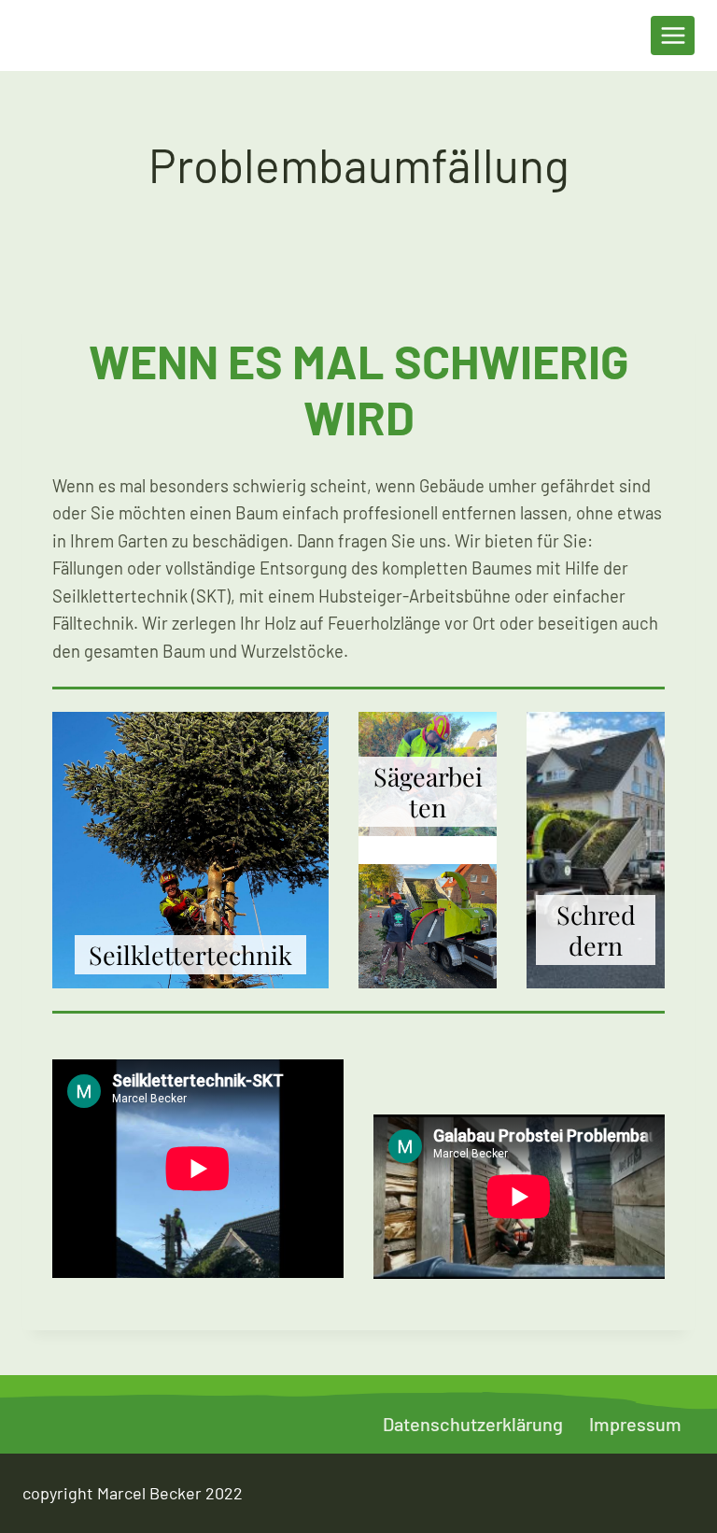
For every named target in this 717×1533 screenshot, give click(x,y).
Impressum (635, 1423)
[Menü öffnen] (673, 35)
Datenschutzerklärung (473, 1423)
